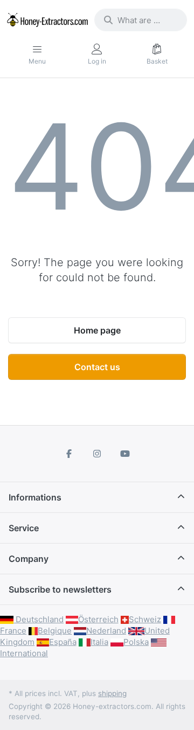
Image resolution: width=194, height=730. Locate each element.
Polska (136, 642)
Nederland (106, 630)
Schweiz (145, 619)
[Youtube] (125, 453)
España (63, 642)
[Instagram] (97, 453)
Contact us (97, 366)
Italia (99, 642)
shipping (112, 693)
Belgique (55, 630)
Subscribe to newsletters (60, 589)
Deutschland (38, 619)
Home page (97, 330)
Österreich (98, 619)
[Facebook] (69, 453)
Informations (35, 497)
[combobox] (140, 20)
